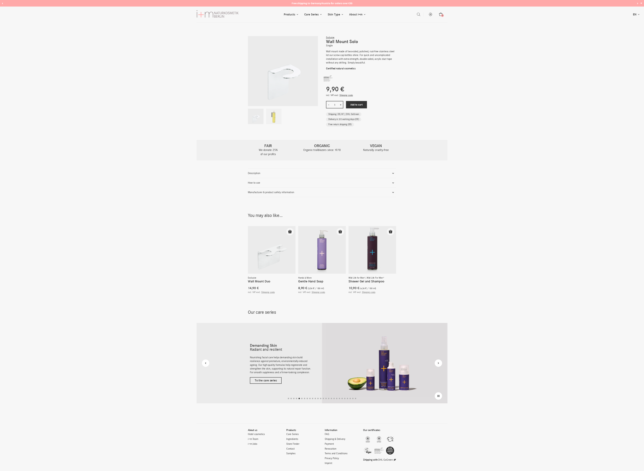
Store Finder (292, 444)
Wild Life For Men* (375, 278)
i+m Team (253, 439)
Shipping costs (346, 95)
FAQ (327, 434)
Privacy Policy (332, 458)
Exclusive (330, 37)
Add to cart (356, 104)
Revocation (330, 449)
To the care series (266, 380)
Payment (329, 444)
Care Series (311, 14)
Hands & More (305, 278)
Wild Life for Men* (356, 278)
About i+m (355, 14)
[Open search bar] (418, 14)
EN (634, 14)
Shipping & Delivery (335, 439)
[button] (290, 231)
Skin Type (334, 14)
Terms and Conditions (336, 453)
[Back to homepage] (239, 14)
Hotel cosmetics (256, 434)
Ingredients (292, 439)
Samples (291, 453)
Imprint (328, 463)
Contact (290, 449)
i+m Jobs (252, 444)
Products (289, 14)
